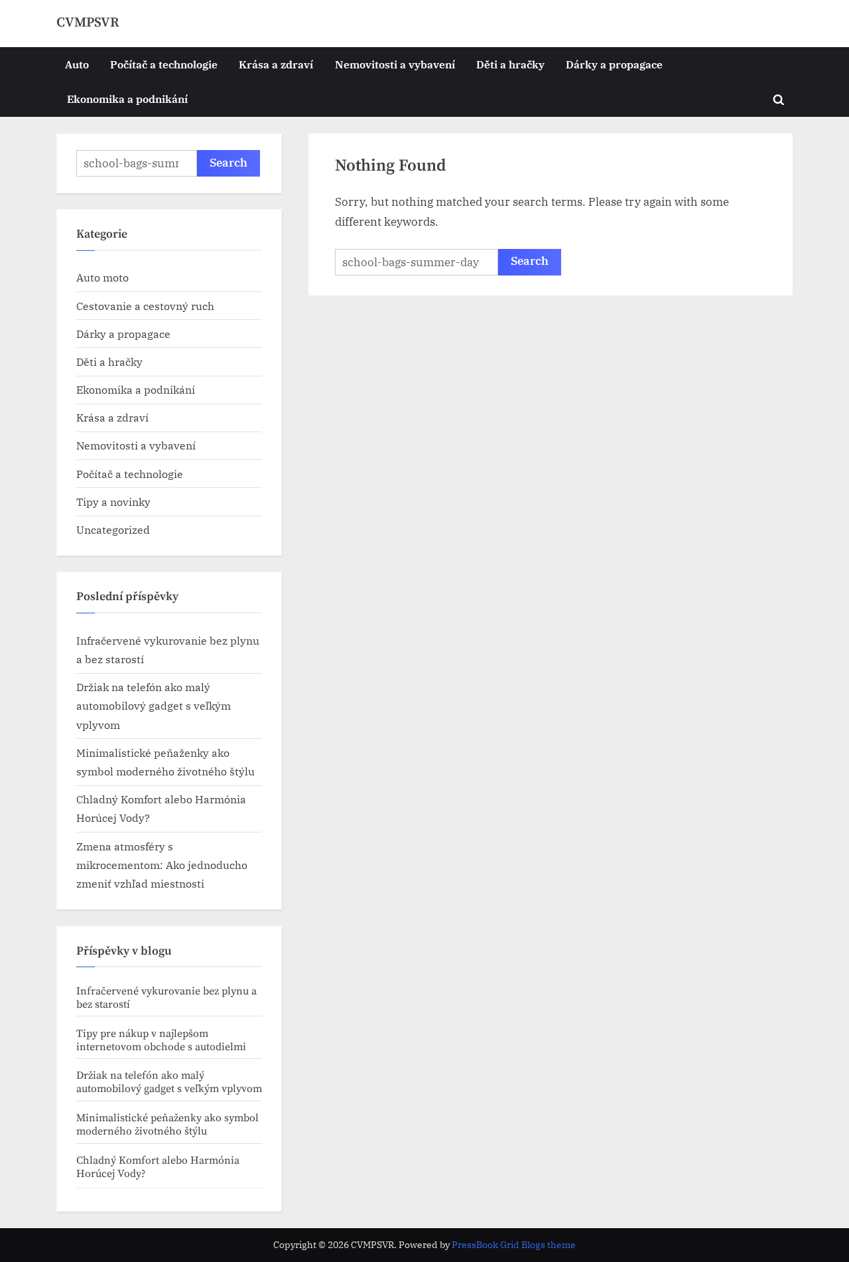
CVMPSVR (87, 22)
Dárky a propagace (614, 64)
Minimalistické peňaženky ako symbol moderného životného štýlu (167, 1124)
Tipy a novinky (113, 502)
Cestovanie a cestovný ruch (145, 306)
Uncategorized (113, 529)
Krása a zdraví (276, 64)
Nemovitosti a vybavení (395, 64)
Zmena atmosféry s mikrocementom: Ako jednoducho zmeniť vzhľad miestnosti (161, 865)
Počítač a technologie (164, 64)
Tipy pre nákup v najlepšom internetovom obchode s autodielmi (161, 1040)
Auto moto (102, 277)
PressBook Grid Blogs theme (514, 1245)
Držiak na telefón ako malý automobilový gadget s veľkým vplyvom (153, 706)
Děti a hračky (510, 64)
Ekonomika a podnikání (127, 99)
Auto (77, 64)
